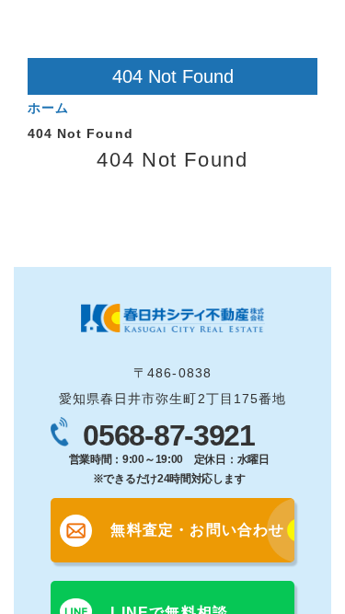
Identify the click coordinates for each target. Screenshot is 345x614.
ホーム (48, 107)
